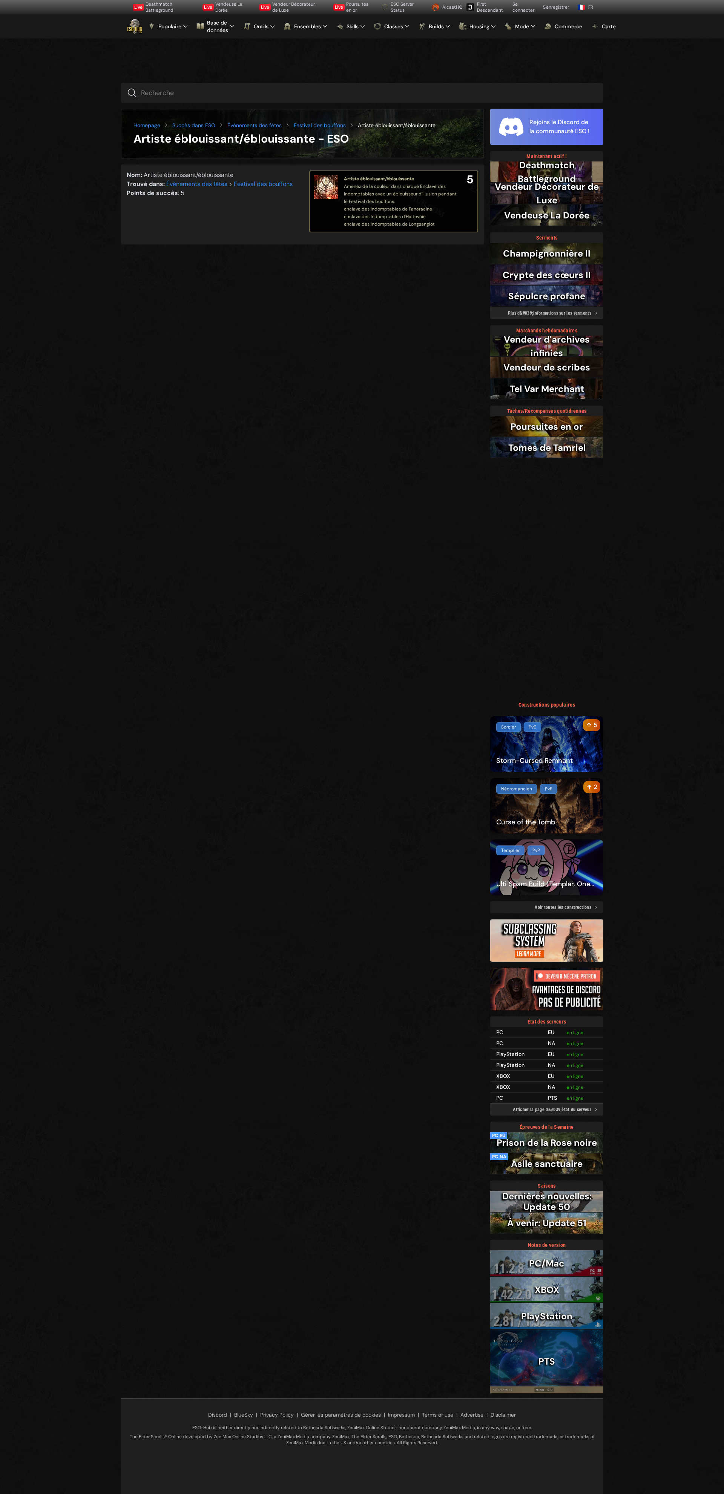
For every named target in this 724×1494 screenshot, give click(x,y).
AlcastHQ (451, 7)
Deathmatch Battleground (153, 7)
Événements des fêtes (254, 125)
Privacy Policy (277, 1414)
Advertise (471, 1414)
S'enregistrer (556, 7)
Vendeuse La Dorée (223, 7)
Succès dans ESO (193, 125)
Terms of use (437, 1414)
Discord (217, 1414)
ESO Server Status (402, 7)
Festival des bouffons (320, 125)
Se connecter (523, 7)
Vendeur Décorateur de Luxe (288, 7)
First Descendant (490, 7)
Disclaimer (503, 1414)
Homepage (146, 125)
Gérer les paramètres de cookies (341, 1414)
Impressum (401, 1414)
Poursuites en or (351, 7)
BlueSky (243, 1414)
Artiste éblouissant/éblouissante (379, 179)
